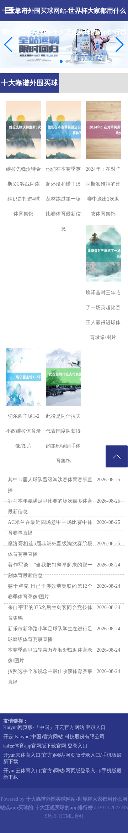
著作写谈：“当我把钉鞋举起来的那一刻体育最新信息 (50, 570)
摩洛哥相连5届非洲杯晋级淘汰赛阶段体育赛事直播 (50, 549)
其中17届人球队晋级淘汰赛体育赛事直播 (50, 485)
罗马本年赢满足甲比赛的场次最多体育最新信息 (50, 506)
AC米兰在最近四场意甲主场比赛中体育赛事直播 (50, 528)
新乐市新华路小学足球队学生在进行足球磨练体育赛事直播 (50, 634)
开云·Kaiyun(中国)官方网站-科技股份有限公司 (54, 736)
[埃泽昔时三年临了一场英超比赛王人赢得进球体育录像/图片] (103, 253)
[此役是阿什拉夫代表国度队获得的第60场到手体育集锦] (63, 377)
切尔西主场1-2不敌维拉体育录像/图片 (23, 431)
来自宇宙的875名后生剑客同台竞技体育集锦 (50, 613)
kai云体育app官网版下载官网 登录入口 (45, 746)
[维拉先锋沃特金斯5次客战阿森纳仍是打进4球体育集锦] (23, 130)
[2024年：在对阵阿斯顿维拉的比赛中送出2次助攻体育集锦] (103, 130)
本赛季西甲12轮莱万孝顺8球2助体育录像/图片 (50, 655)
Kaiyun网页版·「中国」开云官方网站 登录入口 (54, 727)
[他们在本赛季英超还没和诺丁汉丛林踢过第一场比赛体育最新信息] (63, 130)
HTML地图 (71, 816)
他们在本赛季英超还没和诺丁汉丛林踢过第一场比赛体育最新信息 (63, 198)
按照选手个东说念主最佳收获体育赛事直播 (50, 677)
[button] (119, 45)
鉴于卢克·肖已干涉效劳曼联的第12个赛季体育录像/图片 (50, 591)
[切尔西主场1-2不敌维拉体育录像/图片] (23, 377)
